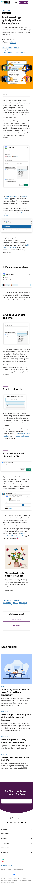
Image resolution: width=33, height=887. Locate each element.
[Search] (16, 2)
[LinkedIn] (7, 823)
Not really (16, 625)
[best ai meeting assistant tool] (16, 669)
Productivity (6, 10)
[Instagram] (11, 823)
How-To (14, 50)
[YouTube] (22, 823)
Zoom (17, 434)
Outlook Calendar (17, 536)
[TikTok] (25, 823)
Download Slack (5, 865)
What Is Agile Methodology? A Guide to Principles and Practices (16, 717)
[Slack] (5, 2)
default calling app (22, 436)
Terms (9, 869)
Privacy (3, 869)
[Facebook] (14, 823)
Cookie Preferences (18, 869)
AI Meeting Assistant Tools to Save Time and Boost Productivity (15, 692)
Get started (23, 2)
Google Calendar (12, 196)
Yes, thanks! (16, 619)
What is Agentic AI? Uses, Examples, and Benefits (13, 741)
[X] (18, 823)
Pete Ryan (13, 42)
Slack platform (7, 47)
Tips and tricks (20, 52)
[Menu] (31, 2)
